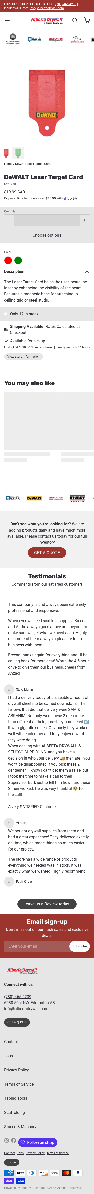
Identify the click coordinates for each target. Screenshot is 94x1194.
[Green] (18, 260)
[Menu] (9, 20)
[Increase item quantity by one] (85, 220)
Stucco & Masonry (20, 1126)
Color (7, 252)
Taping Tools (15, 1098)
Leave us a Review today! (47, 904)
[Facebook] (13, 1142)
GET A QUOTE (47, 552)
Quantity (10, 211)
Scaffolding (14, 1112)
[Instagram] (6, 1142)
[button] (47, 235)
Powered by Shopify (17, 1188)
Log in (11, 1162)
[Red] (8, 260)
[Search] (73, 20)
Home (8, 164)
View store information (23, 356)
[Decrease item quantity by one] (9, 220)
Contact (11, 1041)
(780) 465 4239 (65, 4)
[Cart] (85, 20)
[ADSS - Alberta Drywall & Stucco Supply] (46, 20)
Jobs (8, 1055)
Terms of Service (19, 1084)
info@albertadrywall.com (47, 8)
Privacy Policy (16, 1070)
